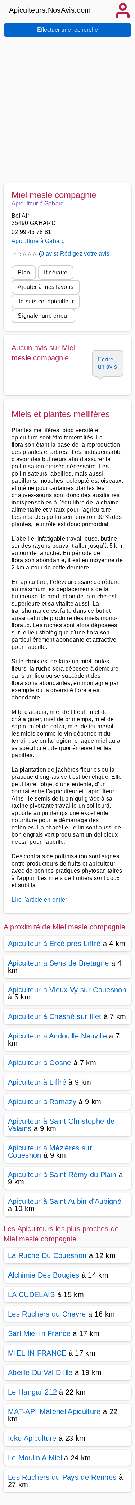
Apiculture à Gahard (38, 241)
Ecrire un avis (107, 363)
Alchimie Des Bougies (43, 1275)
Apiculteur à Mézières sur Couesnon (50, 1151)
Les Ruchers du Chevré (47, 1314)
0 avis (49, 254)
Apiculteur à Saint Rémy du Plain (62, 1175)
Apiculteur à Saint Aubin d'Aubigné (64, 1201)
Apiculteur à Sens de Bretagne (58, 963)
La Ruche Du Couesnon (47, 1255)
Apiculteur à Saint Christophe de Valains (61, 1124)
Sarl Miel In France (39, 1333)
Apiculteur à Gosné (39, 1063)
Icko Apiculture (32, 1438)
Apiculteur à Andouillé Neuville (57, 1036)
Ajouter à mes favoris (46, 287)
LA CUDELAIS (31, 1294)
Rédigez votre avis (85, 254)
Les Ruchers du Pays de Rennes (62, 1477)
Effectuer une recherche (67, 30)
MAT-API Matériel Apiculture (54, 1411)
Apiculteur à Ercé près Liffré (54, 943)
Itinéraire (55, 272)
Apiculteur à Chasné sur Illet (54, 1016)
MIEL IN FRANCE (37, 1353)
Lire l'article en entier (39, 900)
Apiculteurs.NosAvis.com (50, 10)
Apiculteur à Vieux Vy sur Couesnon (67, 990)
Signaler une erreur (43, 316)
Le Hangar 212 (32, 1392)
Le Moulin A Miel (35, 1458)
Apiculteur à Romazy (42, 1102)
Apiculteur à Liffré (37, 1082)
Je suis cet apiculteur (46, 301)
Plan (24, 272)
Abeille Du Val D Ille (40, 1372)
